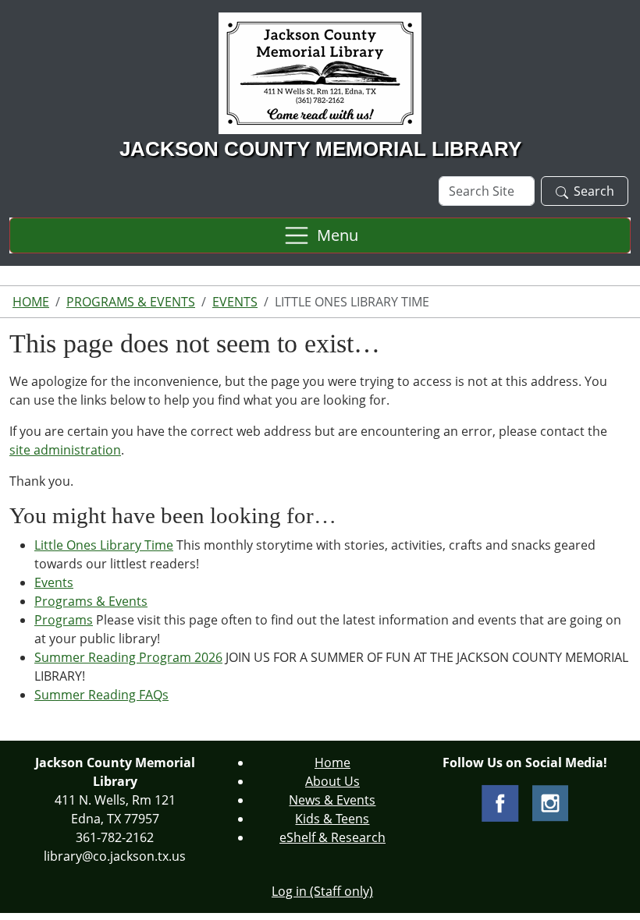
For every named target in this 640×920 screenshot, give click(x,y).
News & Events (332, 800)
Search (594, 191)
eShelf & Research (332, 837)
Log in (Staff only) (322, 891)
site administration (65, 449)
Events (235, 301)
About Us (332, 781)
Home (30, 301)
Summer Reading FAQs (101, 694)
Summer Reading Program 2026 (128, 657)
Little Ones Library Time (103, 545)
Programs (63, 619)
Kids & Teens (332, 818)
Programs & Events (130, 301)
